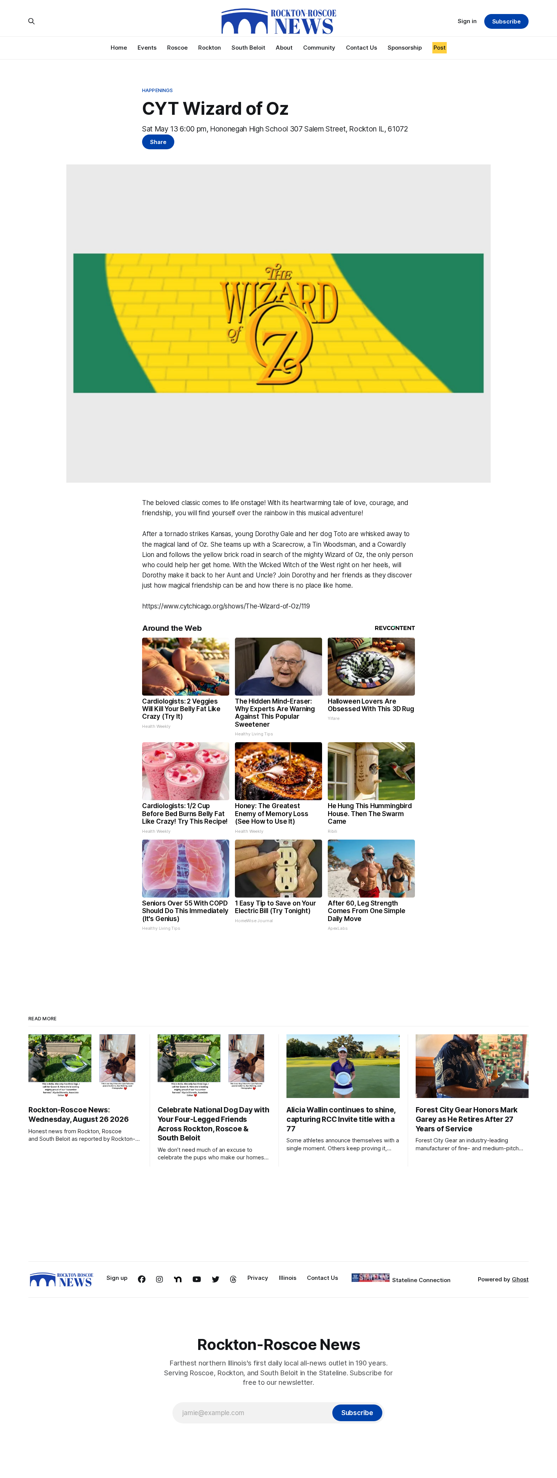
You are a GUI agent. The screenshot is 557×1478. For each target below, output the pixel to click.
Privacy (257, 1277)
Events (147, 47)
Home (119, 47)
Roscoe (177, 47)
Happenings (157, 90)
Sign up (116, 1277)
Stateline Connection (421, 1280)
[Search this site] (31, 21)
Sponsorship (405, 47)
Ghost (520, 1279)
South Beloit (248, 47)
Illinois (287, 1277)
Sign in (467, 21)
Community (319, 47)
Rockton (209, 47)
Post (439, 47)
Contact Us (361, 47)
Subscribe (506, 21)
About (284, 47)
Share (158, 141)
